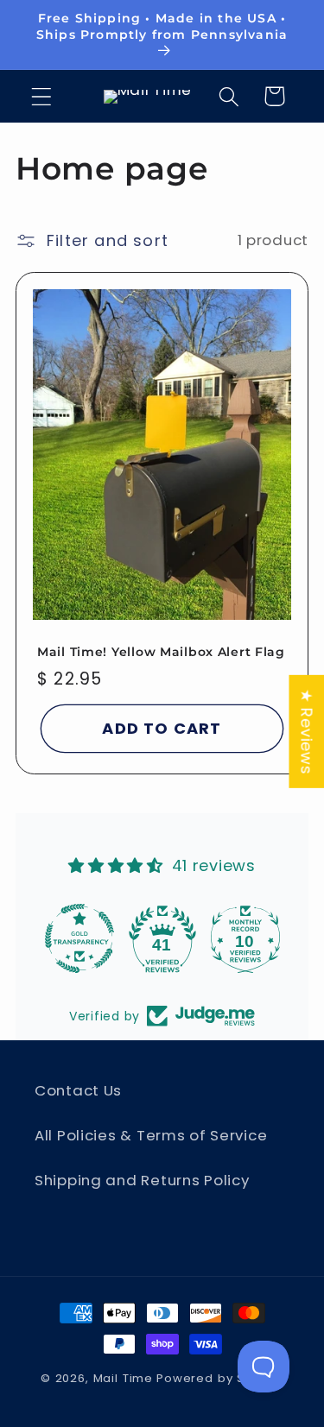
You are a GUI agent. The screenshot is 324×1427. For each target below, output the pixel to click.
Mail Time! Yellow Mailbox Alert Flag (161, 651)
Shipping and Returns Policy (142, 1180)
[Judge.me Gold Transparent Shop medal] (79, 938)
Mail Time (123, 1378)
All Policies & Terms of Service (151, 1135)
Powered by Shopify (219, 1378)
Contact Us (78, 1090)
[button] (42, 96)
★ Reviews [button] (306, 730)
